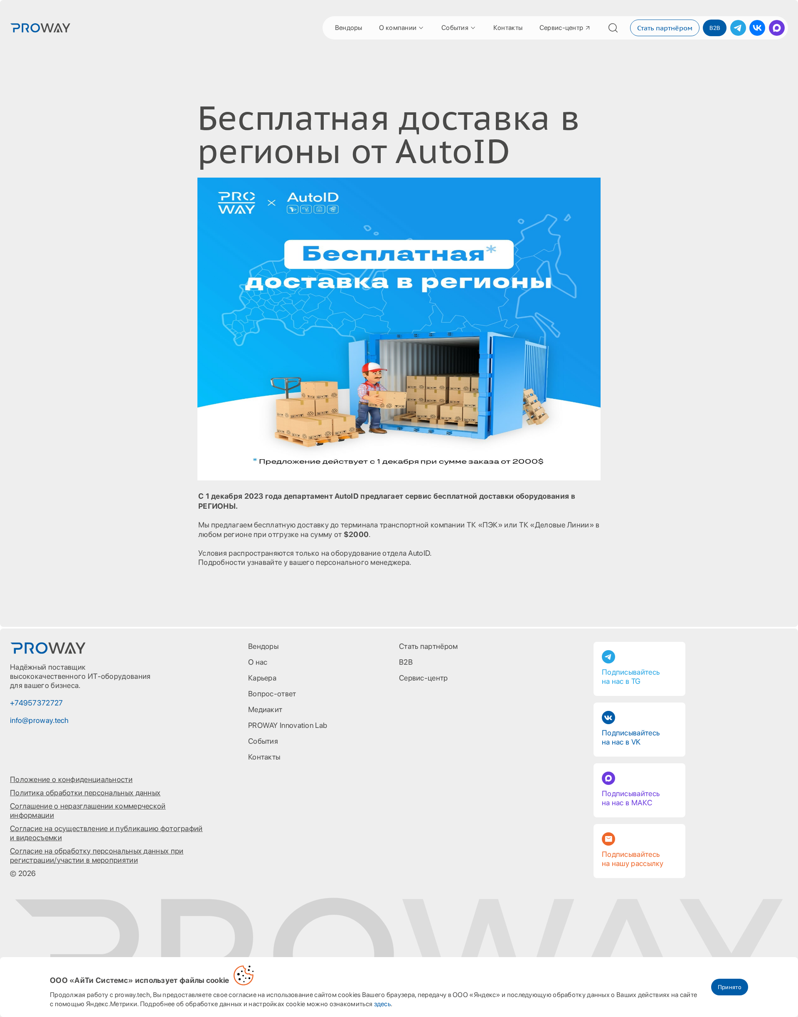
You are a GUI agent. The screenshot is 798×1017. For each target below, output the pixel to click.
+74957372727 (36, 702)
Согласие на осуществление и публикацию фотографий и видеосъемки (106, 833)
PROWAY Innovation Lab (287, 725)
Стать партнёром (664, 28)
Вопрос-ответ (272, 693)
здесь (382, 1004)
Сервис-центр (561, 28)
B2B (714, 28)
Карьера (262, 677)
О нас (258, 662)
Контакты (507, 28)
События (454, 28)
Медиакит (265, 709)
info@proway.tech (39, 720)
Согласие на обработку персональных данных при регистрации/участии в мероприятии (97, 855)
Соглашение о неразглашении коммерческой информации (88, 810)
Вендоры (348, 28)
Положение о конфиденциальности (71, 779)
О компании (397, 28)
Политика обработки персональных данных (85, 792)
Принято (729, 987)
